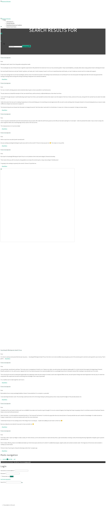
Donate (8, 35)
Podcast (5, 39)
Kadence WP (28, 462)
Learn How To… (10, 21)
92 (3, 459)
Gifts (7, 498)
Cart (4, 42)
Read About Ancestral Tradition (14, 25)
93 (4, 459)
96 (8, 459)
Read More (4, 79)
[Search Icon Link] (4, 44)
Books (7, 32)
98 (11, 459)
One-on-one (9, 33)
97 (10, 459)
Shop (4, 28)
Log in (11, 476)
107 (14, 459)
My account (6, 40)
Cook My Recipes (10, 23)
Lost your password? (6, 479)
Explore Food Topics (11, 27)
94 (6, 459)
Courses (8, 30)
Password (3, 473)
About (4, 37)
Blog (4, 20)
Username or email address (8, 470)
